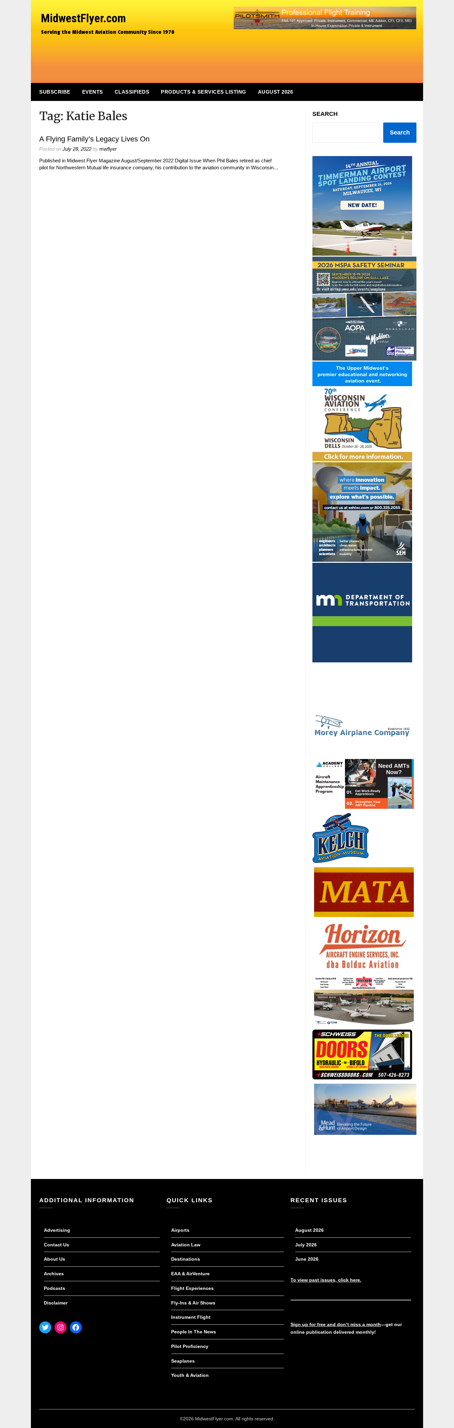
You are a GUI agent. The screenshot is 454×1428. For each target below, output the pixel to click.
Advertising (57, 1230)
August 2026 (275, 92)
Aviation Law (185, 1244)
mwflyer (108, 149)
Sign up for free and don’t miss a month (335, 1324)
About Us (54, 1259)
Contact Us (56, 1244)
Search (325, 114)
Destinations (185, 1259)
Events (92, 92)
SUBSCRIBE (54, 92)
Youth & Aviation (190, 1375)
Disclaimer (55, 1302)
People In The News (193, 1331)
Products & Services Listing (203, 92)
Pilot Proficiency (189, 1346)
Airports (180, 1230)
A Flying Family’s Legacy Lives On (94, 139)
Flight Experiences (192, 1288)
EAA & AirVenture (190, 1273)
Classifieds (132, 92)
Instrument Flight (190, 1317)
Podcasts (54, 1288)
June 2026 (306, 1259)
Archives (54, 1273)
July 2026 (306, 1244)
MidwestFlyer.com (83, 18)
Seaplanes (183, 1361)
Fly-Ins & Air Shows (193, 1302)
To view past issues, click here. (325, 1280)
